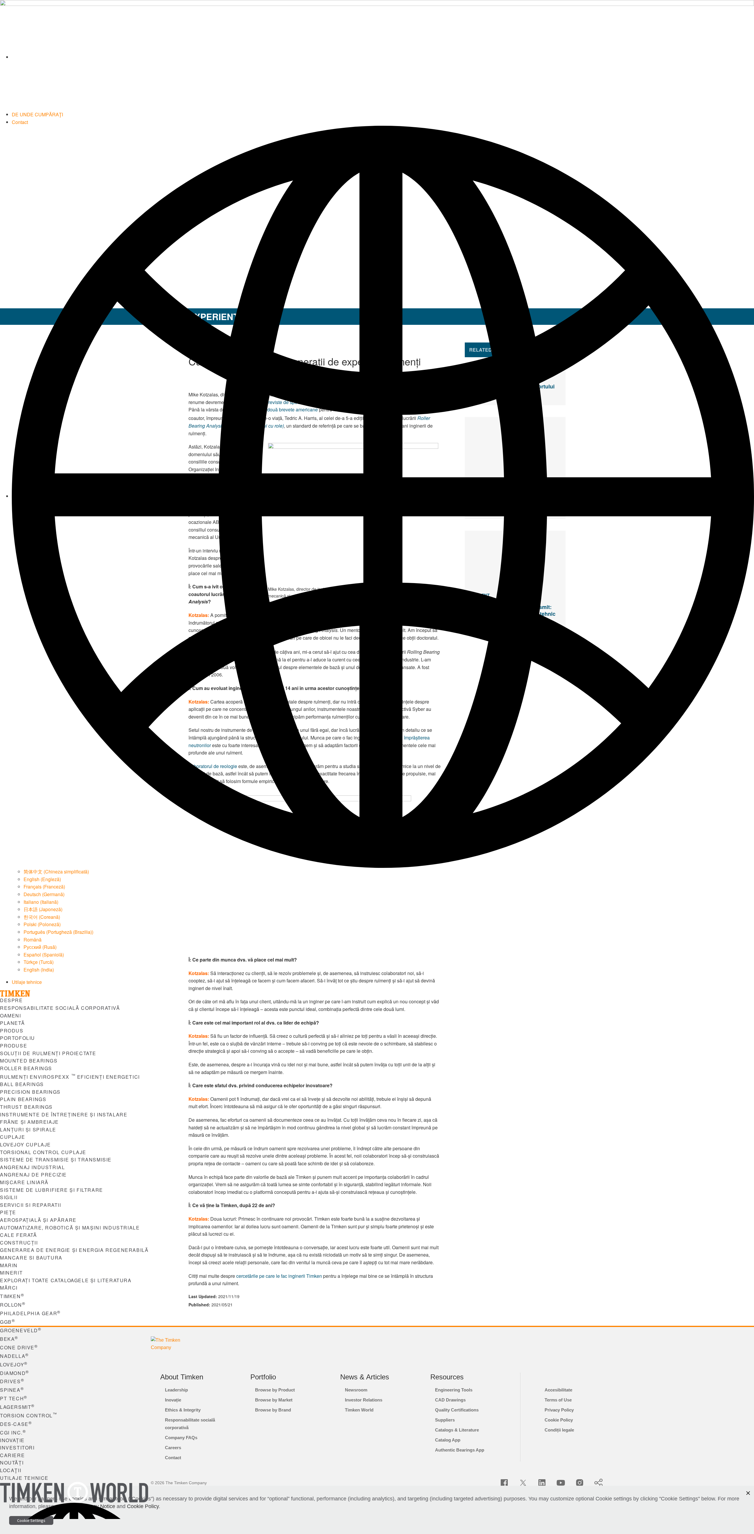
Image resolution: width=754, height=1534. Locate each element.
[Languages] (383, 496)
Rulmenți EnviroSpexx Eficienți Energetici (70, 1076)
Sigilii (8, 1197)
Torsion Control (28, 1415)
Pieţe (8, 1212)
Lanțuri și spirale (28, 1129)
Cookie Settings (31, 1520)
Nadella (14, 1356)
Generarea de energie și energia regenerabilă (74, 1250)
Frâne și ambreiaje (29, 1121)
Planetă (12, 1023)
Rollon (12, 1304)
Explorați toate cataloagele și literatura (66, 1280)
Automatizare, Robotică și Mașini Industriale (70, 1227)
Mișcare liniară (24, 1182)
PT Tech (13, 1398)
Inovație (12, 1440)
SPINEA (12, 1389)
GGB (7, 1321)
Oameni (10, 1015)
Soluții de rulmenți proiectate (48, 1053)
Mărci (9, 1287)
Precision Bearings (30, 1091)
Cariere (12, 1455)
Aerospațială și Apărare (38, 1220)
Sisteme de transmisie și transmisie (56, 1159)
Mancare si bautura (31, 1257)
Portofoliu (17, 1038)
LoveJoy (14, 1364)
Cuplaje (12, 1136)
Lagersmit (17, 1407)
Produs (12, 1030)
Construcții (19, 1242)
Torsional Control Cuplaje (43, 1152)
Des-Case (16, 1424)
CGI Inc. (13, 1432)
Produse (13, 1045)
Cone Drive (19, 1347)
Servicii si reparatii (30, 1205)
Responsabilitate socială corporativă (60, 1008)
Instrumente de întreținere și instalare (63, 1114)
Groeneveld (21, 1330)
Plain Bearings (23, 1099)
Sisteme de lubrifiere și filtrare (51, 1190)
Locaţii (10, 1470)
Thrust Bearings (26, 1106)
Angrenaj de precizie (33, 1174)
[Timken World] (383, 57)
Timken (12, 1296)
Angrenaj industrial (32, 1167)
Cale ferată (18, 1235)
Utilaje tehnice (27, 982)
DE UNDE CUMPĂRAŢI (37, 114)
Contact (20, 122)
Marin (9, 1265)
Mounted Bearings (29, 1060)
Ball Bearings (22, 1084)
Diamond (14, 1373)
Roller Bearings (26, 1068)
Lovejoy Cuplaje (25, 1144)
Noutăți (12, 1462)
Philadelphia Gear (30, 1313)
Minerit (11, 1272)
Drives (12, 1381)
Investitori (17, 1447)
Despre (11, 1000)
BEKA (9, 1339)
